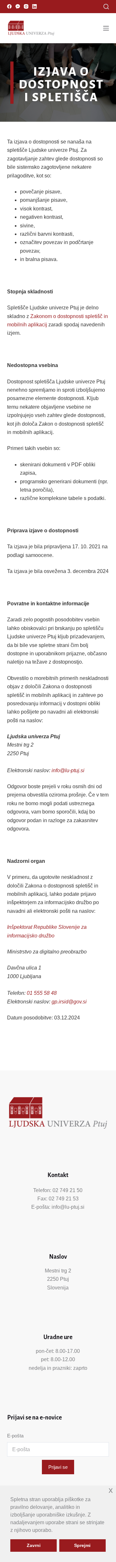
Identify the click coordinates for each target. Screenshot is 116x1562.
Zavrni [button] (34, 1545)
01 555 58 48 (42, 993)
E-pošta (15, 1435)
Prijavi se (58, 1467)
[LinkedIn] (34, 6)
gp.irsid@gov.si (69, 1001)
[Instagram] (26, 6)
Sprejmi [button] (82, 1545)
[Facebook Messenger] (17, 6)
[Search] (106, 6)
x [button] (111, 1490)
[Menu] (106, 28)
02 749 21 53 (64, 1198)
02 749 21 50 (67, 1190)
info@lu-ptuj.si (68, 770)
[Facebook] (9, 6)
